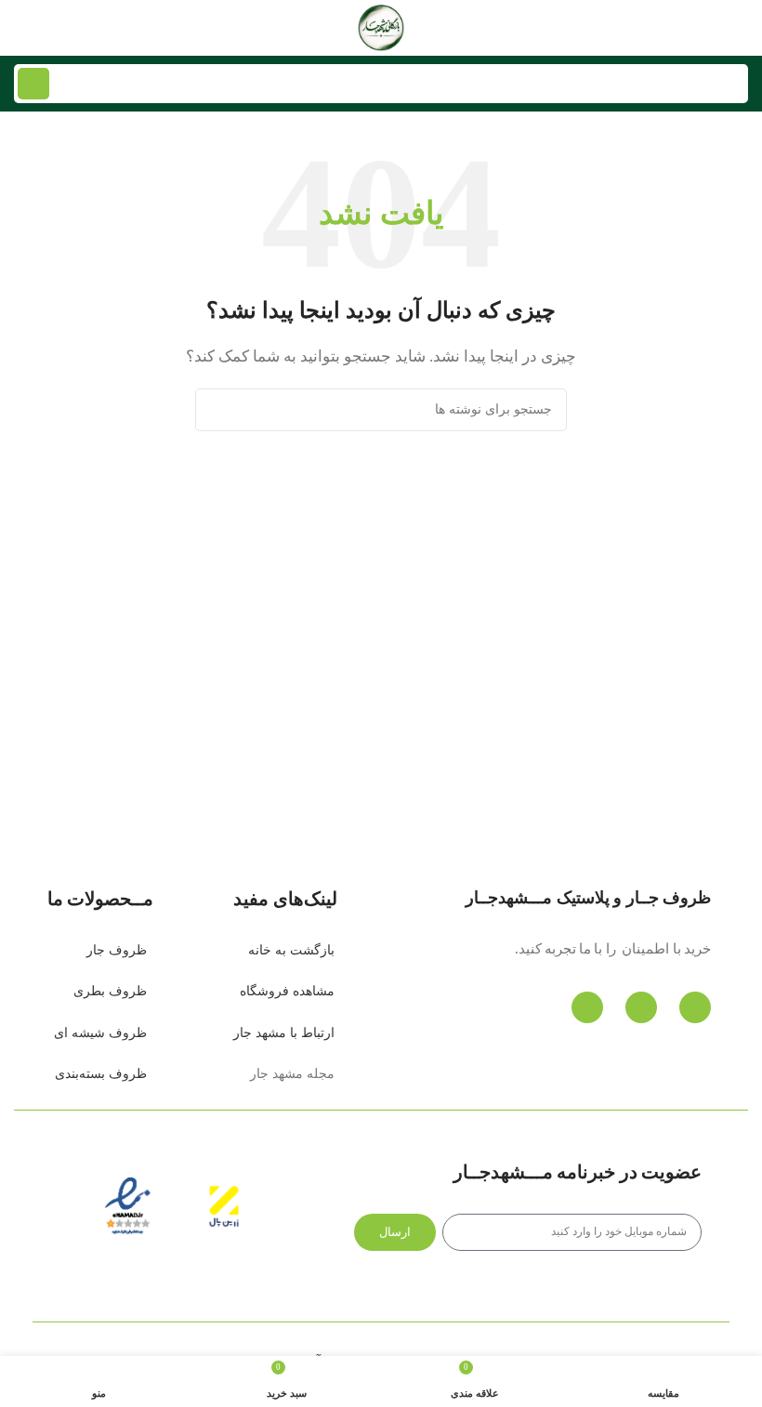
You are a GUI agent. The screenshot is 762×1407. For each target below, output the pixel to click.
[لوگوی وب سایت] (381, 26)
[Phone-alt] (695, 1007)
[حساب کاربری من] (21, 27)
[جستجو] (33, 83)
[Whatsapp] (641, 1007)
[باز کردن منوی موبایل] (740, 27)
